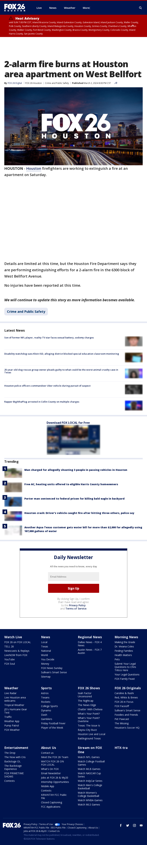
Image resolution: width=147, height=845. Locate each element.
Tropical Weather (14, 705)
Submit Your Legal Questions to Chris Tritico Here (125, 667)
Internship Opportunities (55, 782)
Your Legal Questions (127, 674)
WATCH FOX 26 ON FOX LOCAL (52, 763)
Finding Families (124, 650)
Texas (44, 646)
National (46, 650)
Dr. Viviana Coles (124, 646)
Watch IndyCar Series (90, 780)
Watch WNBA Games (90, 800)
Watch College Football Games (91, 763)
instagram (134, 825)
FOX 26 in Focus (124, 701)
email (141, 825)
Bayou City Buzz (87, 729)
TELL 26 (9, 646)
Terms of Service (75, 608)
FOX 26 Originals (128, 688)
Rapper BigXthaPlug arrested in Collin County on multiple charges (41, 401)
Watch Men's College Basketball (90, 786)
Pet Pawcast (122, 719)
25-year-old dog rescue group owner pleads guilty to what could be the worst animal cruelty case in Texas (61, 371)
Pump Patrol (11, 725)
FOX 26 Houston (33, 83)
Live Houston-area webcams (15, 699)
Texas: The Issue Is (89, 725)
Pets (117, 659)
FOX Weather (12, 729)
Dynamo (46, 710)
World (44, 655)
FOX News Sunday (51, 668)
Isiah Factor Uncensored (85, 694)
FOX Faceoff (122, 706)
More (86, 8)
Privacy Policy (77, 605)
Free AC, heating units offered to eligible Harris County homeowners (71, 484)
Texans (45, 697)
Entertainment (16, 747)
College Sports (49, 706)
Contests (9, 780)
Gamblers (46, 719)
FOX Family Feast (125, 678)
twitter (128, 825)
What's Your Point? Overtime (89, 719)
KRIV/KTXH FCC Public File (54, 796)
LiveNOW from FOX (15, 655)
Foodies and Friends (126, 714)
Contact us (47, 752)
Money (45, 663)
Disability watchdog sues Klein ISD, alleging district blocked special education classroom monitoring (61, 353)
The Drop (9, 752)
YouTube (9, 659)
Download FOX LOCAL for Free (68, 423)
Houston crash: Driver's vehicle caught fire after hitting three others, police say (79, 513)
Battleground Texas (89, 738)
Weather (11, 688)
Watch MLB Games (89, 769)
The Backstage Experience (13, 767)
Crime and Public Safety (57, 83)
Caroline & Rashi (124, 693)
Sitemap (46, 676)
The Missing (122, 723)
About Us (48, 747)
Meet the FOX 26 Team (54, 757)
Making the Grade (125, 642)
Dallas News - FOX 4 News (90, 643)
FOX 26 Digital (15, 83)
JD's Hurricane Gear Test (15, 711)
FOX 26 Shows (89, 688)
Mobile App (47, 786)
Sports (46, 688)
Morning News (126, 637)
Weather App (11, 721)
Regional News (90, 637)
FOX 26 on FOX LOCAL (17, 642)
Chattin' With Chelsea (90, 709)
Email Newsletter (51, 773)
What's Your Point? (89, 713)
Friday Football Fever (53, 723)
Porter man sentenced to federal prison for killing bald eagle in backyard (74, 498)
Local (44, 642)
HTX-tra (121, 747)
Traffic (8, 717)
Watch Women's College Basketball (88, 794)
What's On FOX (50, 769)
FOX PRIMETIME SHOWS (14, 775)
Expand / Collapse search (140, 8)
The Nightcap (85, 700)
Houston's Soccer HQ (127, 727)
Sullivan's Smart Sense (54, 672)
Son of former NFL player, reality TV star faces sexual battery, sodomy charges (49, 337)
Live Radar (10, 693)
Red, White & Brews (126, 697)
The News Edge (87, 705)
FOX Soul (9, 663)
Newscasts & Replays (16, 650)
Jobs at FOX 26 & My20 (54, 777)
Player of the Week (52, 727)
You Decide (47, 659)
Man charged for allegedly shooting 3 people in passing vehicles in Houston (75, 470)
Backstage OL (12, 761)
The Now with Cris (15, 757)
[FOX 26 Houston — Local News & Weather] (16, 7)
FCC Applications (50, 806)
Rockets (45, 701)
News (45, 637)
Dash (44, 714)
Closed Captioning (51, 802)
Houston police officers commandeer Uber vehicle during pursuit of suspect (47, 385)
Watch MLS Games (89, 804)
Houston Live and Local (91, 734)
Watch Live (13, 637)
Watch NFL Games (89, 757)
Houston (33, 168)
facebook (121, 825)
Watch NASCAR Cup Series (89, 775)
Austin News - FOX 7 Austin (90, 651)
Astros (45, 693)
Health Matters (123, 655)
